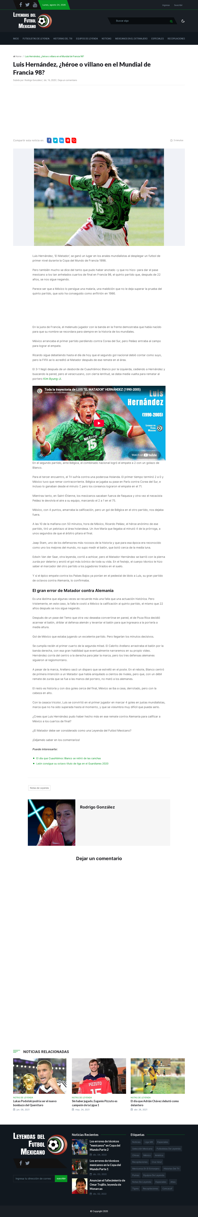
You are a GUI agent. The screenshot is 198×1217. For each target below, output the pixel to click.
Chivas (135, 1155)
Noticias (106, 38)
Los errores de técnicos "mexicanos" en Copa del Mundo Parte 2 (105, 1145)
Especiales (157, 38)
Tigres (135, 1188)
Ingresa (166, 5)
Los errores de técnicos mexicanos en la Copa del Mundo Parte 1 (105, 1165)
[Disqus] (99, 910)
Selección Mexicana (142, 1148)
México (147, 1155)
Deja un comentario (67, 80)
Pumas (135, 1175)
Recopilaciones (176, 38)
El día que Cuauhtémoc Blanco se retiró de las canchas (68, 758)
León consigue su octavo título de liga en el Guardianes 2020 (72, 763)
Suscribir (178, 5)
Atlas (172, 1182)
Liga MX (149, 1142)
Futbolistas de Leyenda (36, 38)
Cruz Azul (156, 1162)
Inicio (16, 38)
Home (19, 56)
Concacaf (167, 1188)
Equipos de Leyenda (87, 38)
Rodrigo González (33, 80)
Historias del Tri (62, 38)
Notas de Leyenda (39, 788)
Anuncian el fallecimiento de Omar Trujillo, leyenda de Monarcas (107, 1184)
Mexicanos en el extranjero (145, 1168)
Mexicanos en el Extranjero (131, 38)
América (159, 1155)
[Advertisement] (99, 110)
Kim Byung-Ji (52, 378)
